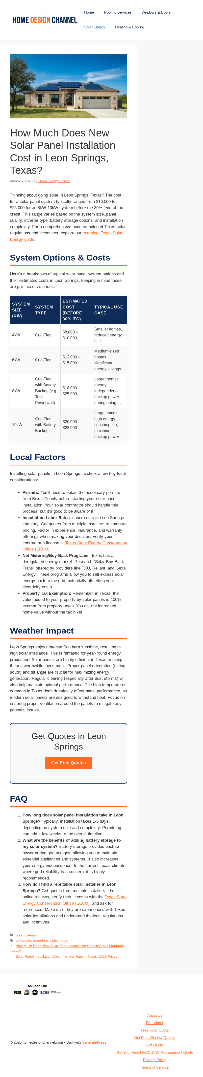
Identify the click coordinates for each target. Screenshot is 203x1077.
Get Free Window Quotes (154, 1037)
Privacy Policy (154, 1060)
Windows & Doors (156, 12)
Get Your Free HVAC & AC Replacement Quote (154, 1052)
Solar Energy (94, 27)
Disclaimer (154, 1023)
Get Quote (154, 1045)
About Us (154, 1015)
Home (89, 12)
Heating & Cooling (129, 27)
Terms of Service (155, 1067)
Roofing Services (118, 12)
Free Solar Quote (155, 1030)
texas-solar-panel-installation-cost (42, 940)
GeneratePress (94, 1042)
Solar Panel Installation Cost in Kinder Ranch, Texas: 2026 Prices (66, 956)
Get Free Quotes (68, 762)
